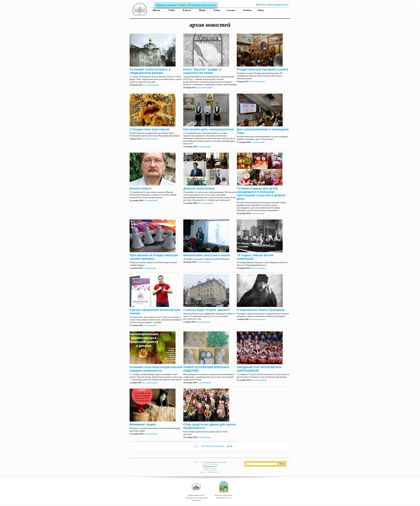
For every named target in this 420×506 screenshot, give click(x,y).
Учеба (172, 10)
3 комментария (150, 268)
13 (216, 446)
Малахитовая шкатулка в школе (206, 255)
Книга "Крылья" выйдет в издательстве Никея (202, 71)
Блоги (217, 10)
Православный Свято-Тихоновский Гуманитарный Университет (196, 497)
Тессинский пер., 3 (210, 466)
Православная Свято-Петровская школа (186, 4)
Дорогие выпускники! (199, 188)
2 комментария (204, 147)
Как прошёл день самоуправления (208, 129)
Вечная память (141, 188)
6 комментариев (203, 322)
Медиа (203, 10)
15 (222, 446)
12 (213, 446)
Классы (187, 10)
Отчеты (247, 10)
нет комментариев (151, 85)
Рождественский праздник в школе (262, 69)
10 (207, 446)
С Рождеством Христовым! (149, 129)
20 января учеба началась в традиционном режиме (150, 71)
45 (228, 446)
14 (219, 446)
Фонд (260, 10)
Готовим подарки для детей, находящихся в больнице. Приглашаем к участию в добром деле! (261, 193)
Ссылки (232, 10)
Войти (259, 4)
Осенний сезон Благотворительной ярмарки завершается (156, 369)
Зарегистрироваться (278, 4)
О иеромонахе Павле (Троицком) (260, 310)
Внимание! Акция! (143, 424)
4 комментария (258, 213)
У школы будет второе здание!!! (206, 310)
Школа (157, 10)
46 (231, 446)
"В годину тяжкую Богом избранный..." (255, 257)
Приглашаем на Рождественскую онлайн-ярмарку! (154, 257)
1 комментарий (258, 142)
